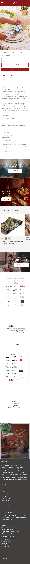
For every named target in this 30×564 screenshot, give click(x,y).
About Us (3, 491)
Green (2, 238)
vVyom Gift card (5, 505)
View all (26, 211)
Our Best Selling (10, 211)
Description (4, 84)
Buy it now (15, 69)
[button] (8, 204)
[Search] (24, 3)
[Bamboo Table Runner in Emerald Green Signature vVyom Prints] (12, 225)
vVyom (6, 558)
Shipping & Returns (14, 84)
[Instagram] (9, 484)
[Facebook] (2, 484)
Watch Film (16, 170)
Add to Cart (15, 64)
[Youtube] (5, 484)
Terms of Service (5, 498)
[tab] (5, 84)
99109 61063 (10, 512)
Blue (9, 238)
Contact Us (4, 502)
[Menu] (2, 3)
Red (6, 238)
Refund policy (5, 500)
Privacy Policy (5, 493)
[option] (15, 192)
